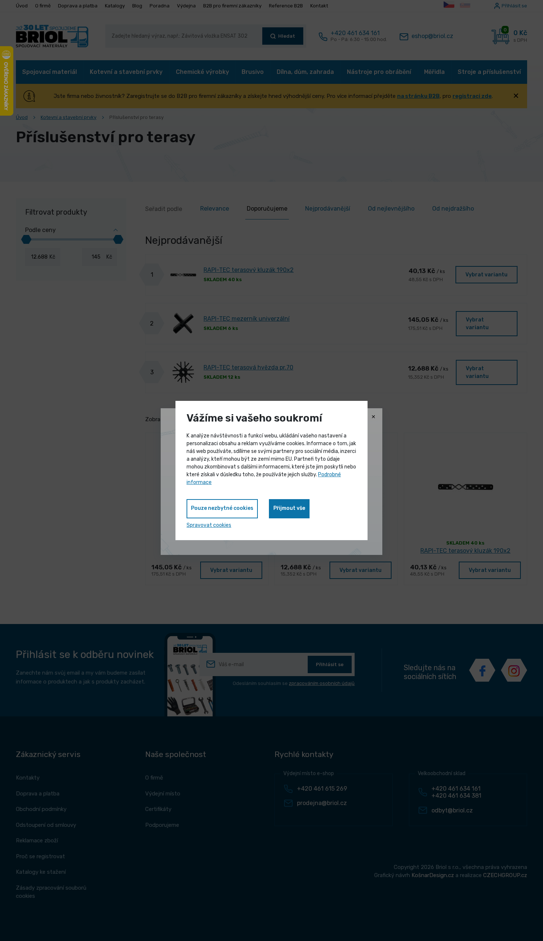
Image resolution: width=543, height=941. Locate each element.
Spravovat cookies (209, 525)
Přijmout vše (289, 508)
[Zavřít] (373, 417)
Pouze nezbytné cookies (222, 508)
